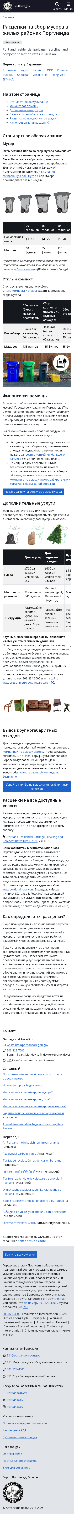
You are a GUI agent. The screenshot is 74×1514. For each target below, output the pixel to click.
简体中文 (8, 79)
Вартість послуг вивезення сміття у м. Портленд (35, 1201)
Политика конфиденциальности (25, 1423)
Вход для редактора (16, 1468)
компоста (18, 291)
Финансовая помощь (24, 106)
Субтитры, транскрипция (20, 1437)
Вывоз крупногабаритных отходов (33, 114)
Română (62, 70)
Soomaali (23, 75)
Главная (8, 17)
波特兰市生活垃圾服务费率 (19, 1223)
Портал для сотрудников (20, 1461)
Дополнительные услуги (26, 110)
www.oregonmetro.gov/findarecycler (26, 682)
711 (25, 1307)
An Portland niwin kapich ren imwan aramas (31, 1142)
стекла (32, 291)
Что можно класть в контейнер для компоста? (34, 1106)
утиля (6, 291)
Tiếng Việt (58, 75)
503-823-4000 (11, 1314)
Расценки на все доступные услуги (33, 118)
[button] (57, 6)
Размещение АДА (14, 1430)
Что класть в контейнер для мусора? (28, 1092)
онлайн (62, 1299)
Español (38, 70)
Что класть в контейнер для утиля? (27, 1099)
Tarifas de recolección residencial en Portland (32, 1160)
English (24, 70)
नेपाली (50, 70)
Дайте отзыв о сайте (32, 1241)
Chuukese (9, 70)
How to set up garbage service (22, 1085)
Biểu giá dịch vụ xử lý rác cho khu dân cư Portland (34, 1212)
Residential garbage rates (19, 1153)
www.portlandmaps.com (18, 889)
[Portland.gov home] (16, 6)
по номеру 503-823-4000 (40, 1303)
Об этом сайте (12, 1454)
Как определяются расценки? (29, 122)
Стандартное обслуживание (29, 102)
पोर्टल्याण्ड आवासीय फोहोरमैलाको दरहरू (22, 1171)
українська (40, 75)
